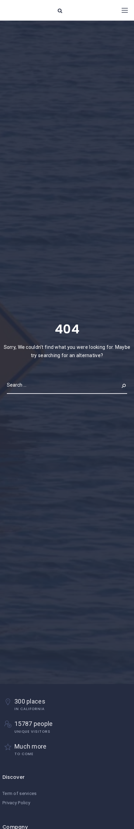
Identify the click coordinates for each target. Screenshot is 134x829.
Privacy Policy (16, 802)
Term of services (19, 793)
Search (118, 385)
